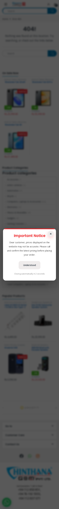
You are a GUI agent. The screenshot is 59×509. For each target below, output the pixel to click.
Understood (29, 265)
